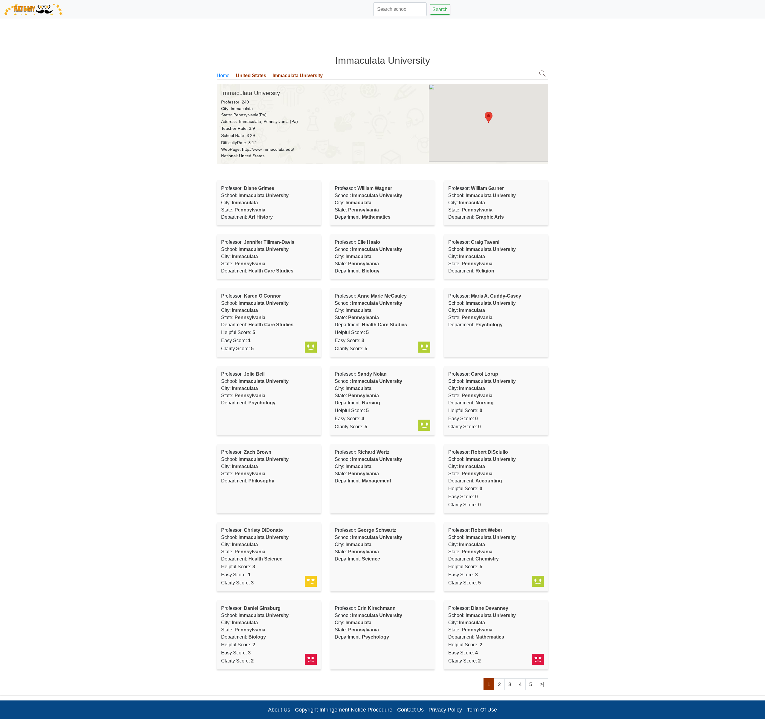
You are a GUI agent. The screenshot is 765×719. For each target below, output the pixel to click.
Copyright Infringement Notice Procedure (343, 710)
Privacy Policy (445, 710)
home (223, 75)
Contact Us (410, 710)
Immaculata (242, 108)
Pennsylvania (245, 114)
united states (251, 75)
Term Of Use (482, 710)
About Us (279, 710)
